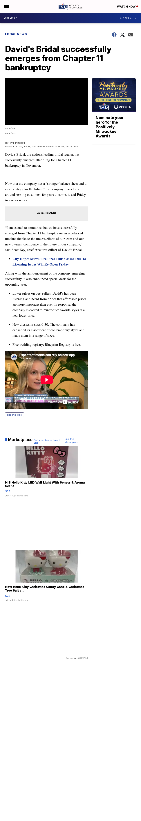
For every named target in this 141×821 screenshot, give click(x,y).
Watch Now (126, 6)
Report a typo (14, 414)
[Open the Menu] (6, 6)
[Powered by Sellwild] (82, 658)
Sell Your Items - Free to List (47, 441)
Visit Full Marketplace (71, 440)
